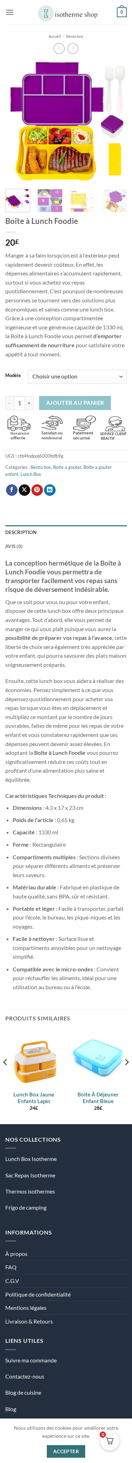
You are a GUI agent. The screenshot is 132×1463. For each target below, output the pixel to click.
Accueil (55, 36)
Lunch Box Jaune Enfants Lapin (33, 1098)
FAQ (11, 1267)
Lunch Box (30, 474)
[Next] (115, 121)
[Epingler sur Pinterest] (37, 490)
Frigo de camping (25, 1207)
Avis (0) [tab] (14, 546)
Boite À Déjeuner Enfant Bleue (98, 1098)
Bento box (74, 36)
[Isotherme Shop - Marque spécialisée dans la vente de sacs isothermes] (66, 12)
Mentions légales (25, 1307)
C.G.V (12, 1280)
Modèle (13, 375)
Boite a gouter (67, 467)
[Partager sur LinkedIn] (50, 490)
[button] (9, 12)
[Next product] (59, 48)
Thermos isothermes (30, 1191)
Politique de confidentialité (38, 1294)
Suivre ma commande (31, 1360)
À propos (16, 1253)
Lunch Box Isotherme (31, 1158)
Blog (10, 1409)
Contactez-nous (24, 1376)
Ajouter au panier (75, 402)
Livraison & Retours (29, 1321)
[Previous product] (72, 48)
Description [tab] (21, 532)
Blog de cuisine (23, 1392)
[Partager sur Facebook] (12, 490)
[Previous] (16, 121)
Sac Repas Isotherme (30, 1175)
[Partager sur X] (24, 490)
